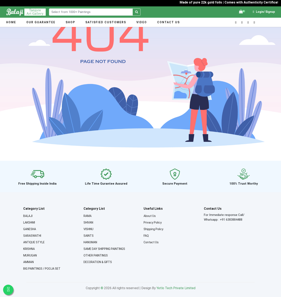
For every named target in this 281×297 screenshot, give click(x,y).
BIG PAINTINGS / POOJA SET (41, 268)
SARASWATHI (32, 235)
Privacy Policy (153, 222)
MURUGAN (30, 255)
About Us (150, 216)
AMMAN (28, 262)
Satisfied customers (105, 22)
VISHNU (88, 229)
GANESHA (29, 229)
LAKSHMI (29, 222)
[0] (241, 12)
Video (141, 22)
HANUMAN (90, 242)
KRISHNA (29, 248)
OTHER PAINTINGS (96, 255)
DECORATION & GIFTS (98, 262)
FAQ (146, 235)
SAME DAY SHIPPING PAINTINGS (104, 248)
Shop (70, 22)
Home (11, 22)
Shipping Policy (153, 229)
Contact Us (168, 22)
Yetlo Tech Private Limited (176, 288)
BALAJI (28, 216)
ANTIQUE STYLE (34, 242)
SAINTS (89, 235)
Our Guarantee (40, 22)
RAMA (88, 216)
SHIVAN (88, 222)
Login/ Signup (265, 11)
